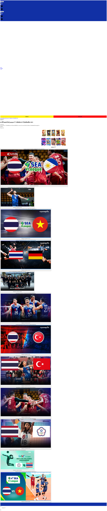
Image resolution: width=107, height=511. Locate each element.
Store (1, 12)
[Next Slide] (0, 510)
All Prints (1, 13)
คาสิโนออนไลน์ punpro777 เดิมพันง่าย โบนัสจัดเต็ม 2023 (10, 118)
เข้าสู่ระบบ (26, 116)
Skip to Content (2, 0)
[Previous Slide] (0, 509)
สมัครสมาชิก (80, 116)
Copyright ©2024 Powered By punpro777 (53, 504)
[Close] (0, 506)
